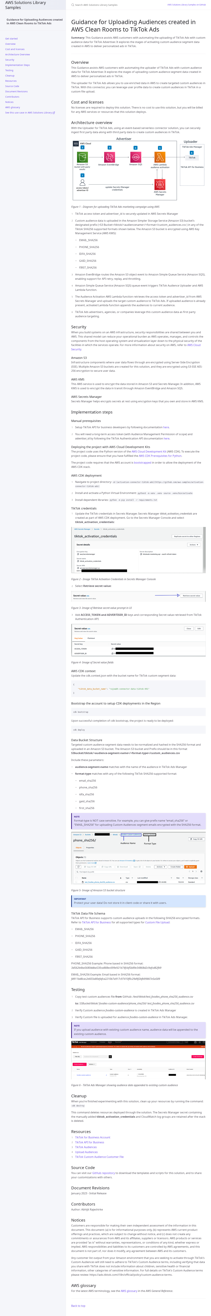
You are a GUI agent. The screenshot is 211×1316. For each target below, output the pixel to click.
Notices (9, 102)
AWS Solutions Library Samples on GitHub (186, 4)
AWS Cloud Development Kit (149, 451)
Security (9, 59)
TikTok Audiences (86, 1147)
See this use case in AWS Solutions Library (28, 112)
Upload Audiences (86, 1152)
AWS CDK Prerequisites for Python (160, 456)
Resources (11, 80)
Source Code (12, 86)
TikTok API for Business (96, 922)
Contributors (12, 96)
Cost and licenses (15, 49)
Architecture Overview (17, 54)
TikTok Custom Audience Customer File (99, 1157)
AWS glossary (12, 107)
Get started (11, 38)
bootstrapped (142, 462)
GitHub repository (103, 1173)
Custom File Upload (157, 922)
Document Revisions (16, 91)
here (166, 427)
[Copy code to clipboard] (202, 684)
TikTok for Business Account (92, 1137)
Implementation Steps (17, 65)
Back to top (78, 1306)
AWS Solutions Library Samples (25, 5)
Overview (10, 43)
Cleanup (10, 75)
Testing (9, 70)
